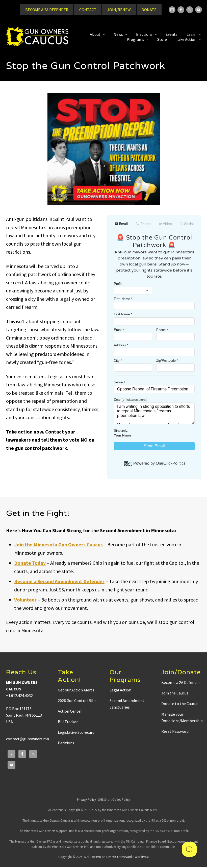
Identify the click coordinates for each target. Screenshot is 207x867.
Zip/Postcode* (167, 360)
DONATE (149, 9)
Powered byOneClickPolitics (159, 463)
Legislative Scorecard (76, 732)
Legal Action (120, 689)
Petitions (66, 742)
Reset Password (175, 731)
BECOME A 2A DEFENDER (46, 9)
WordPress (142, 857)
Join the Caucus (174, 692)
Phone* (162, 330)
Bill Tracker (68, 721)
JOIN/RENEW (119, 9)
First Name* (123, 299)
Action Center (70, 711)
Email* (119, 330)
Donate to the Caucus (179, 703)
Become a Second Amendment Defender (59, 581)
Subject (119, 382)
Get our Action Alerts (76, 689)
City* (118, 360)
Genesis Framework (119, 857)
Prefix (118, 284)
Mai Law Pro (92, 857)
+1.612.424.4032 (19, 695)
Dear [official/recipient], (131, 400)
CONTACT (87, 9)
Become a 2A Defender (180, 682)
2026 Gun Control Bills (77, 700)
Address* (121, 345)
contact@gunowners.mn (27, 738)
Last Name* (123, 314)
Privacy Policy (86, 799)
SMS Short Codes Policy (114, 799)
